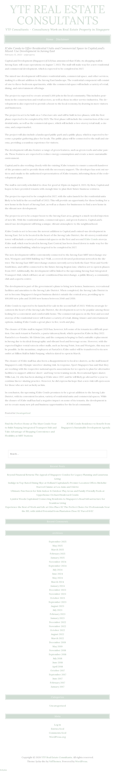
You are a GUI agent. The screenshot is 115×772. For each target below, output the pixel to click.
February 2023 (57, 614)
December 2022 (57, 622)
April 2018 (57, 666)
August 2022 (57, 634)
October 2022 (57, 630)
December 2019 (57, 642)
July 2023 (57, 610)
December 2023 (57, 589)
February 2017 (57, 682)
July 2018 (57, 658)
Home (49, 39)
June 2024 (57, 573)
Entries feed (57, 728)
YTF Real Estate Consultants (57, 14)
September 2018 (57, 654)
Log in (57, 724)
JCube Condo (91, 239)
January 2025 (58, 557)
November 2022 (57, 626)
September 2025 (57, 541)
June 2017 (57, 678)
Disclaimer (62, 39)
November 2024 (57, 561)
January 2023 (57, 618)
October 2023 (57, 598)
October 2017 (57, 670)
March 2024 (57, 581)
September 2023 (57, 602)
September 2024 (57, 565)
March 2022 (57, 638)
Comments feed (57, 732)
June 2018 (57, 662)
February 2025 (57, 553)
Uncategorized (23, 413)
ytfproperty (29, 55)
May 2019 (57, 646)
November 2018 (57, 650)
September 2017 (57, 674)
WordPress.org (57, 736)
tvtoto (3, 770)
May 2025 (57, 545)
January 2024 (57, 586)
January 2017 (57, 686)
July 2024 (57, 569)
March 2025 (57, 549)
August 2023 (57, 606)
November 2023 (57, 594)
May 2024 (57, 577)
